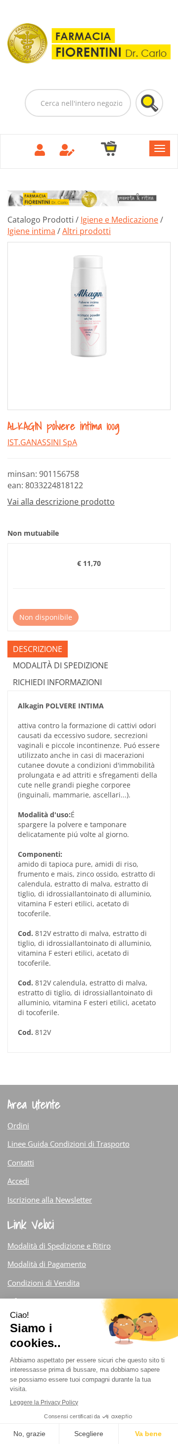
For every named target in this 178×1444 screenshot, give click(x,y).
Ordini (18, 1125)
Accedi (18, 1181)
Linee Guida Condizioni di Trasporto (68, 1144)
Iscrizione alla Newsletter (49, 1200)
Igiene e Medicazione (119, 219)
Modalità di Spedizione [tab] (60, 665)
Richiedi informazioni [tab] (57, 682)
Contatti (20, 1162)
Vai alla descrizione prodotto (61, 501)
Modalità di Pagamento (46, 1264)
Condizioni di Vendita (43, 1283)
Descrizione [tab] (37, 649)
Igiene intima (31, 231)
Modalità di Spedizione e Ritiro (59, 1246)
